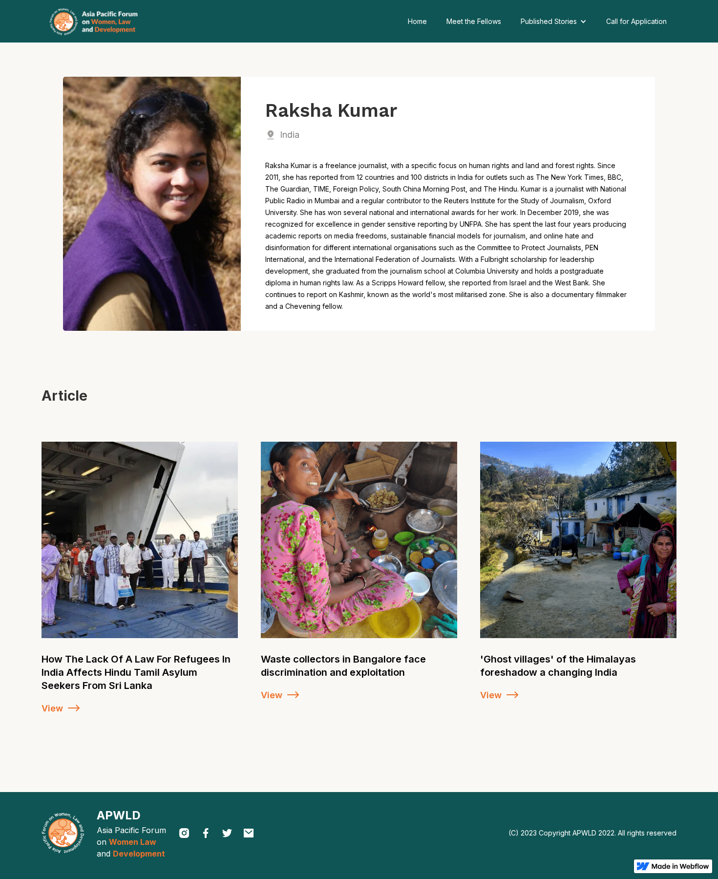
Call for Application (636, 21)
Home (417, 21)
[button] (553, 21)
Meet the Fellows (473, 21)
